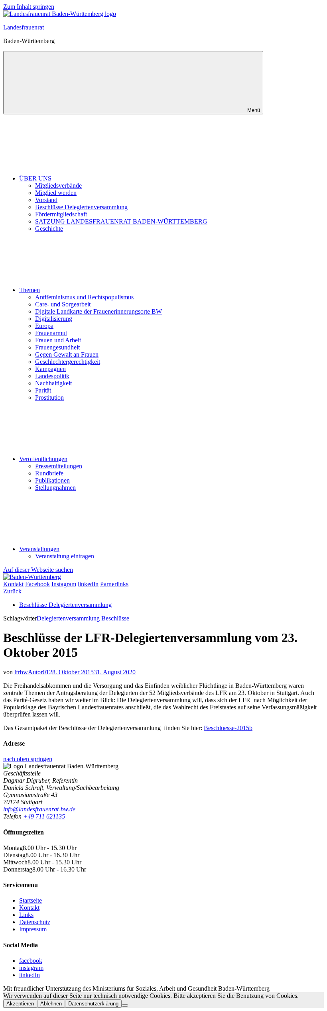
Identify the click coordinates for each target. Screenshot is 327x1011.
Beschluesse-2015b (228, 727)
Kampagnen (50, 368)
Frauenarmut (51, 333)
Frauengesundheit (57, 347)
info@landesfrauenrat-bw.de (39, 809)
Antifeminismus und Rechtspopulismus (84, 297)
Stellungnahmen (55, 487)
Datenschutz (34, 922)
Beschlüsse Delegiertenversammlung (81, 207)
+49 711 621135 (44, 816)
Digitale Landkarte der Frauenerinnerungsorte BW (98, 311)
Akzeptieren (20, 1004)
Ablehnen (51, 1004)
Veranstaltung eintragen (64, 556)
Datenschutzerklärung (93, 1004)
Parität (43, 390)
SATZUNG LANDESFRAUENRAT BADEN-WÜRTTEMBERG (121, 221)
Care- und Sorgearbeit (63, 304)
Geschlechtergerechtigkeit (67, 361)
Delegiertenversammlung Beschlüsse (83, 618)
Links (26, 914)
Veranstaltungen (39, 549)
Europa (44, 325)
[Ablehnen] (125, 1005)
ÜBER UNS (35, 178)
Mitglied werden (56, 192)
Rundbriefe (49, 473)
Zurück (12, 591)
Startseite (30, 900)
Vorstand (46, 199)
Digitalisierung (53, 318)
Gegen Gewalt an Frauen (66, 354)
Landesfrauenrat (23, 27)
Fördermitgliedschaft (61, 214)
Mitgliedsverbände (58, 185)
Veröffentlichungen (43, 458)
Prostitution (49, 397)
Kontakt (29, 907)
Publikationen (52, 480)
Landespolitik (52, 376)
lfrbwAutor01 (31, 672)
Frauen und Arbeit (58, 340)
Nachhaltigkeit (53, 383)
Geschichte (49, 228)
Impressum (33, 929)
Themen (29, 290)
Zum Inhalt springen (28, 6)
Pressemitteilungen (58, 466)
